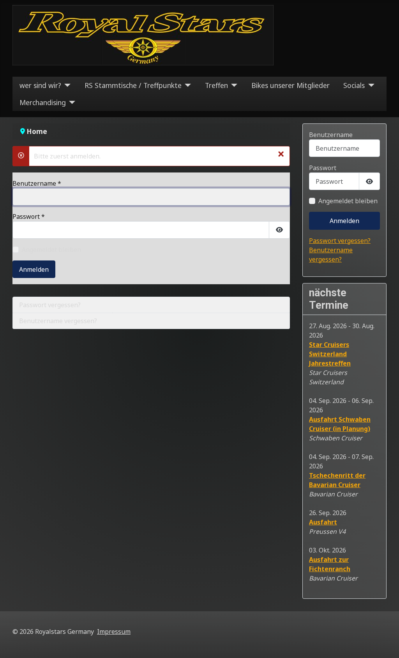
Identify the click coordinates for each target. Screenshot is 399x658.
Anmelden (34, 269)
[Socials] (369, 85)
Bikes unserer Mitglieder (290, 85)
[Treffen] (233, 85)
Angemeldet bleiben (51, 249)
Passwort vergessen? (50, 305)
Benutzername (36, 183)
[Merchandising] (71, 102)
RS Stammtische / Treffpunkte (133, 85)
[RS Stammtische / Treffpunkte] (186, 85)
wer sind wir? (40, 85)
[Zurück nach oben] (385, 643)
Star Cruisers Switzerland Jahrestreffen (330, 354)
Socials (354, 85)
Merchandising (42, 102)
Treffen (216, 85)
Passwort (28, 216)
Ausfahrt (323, 522)
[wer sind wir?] (66, 85)
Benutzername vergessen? (58, 321)
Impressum (114, 631)
